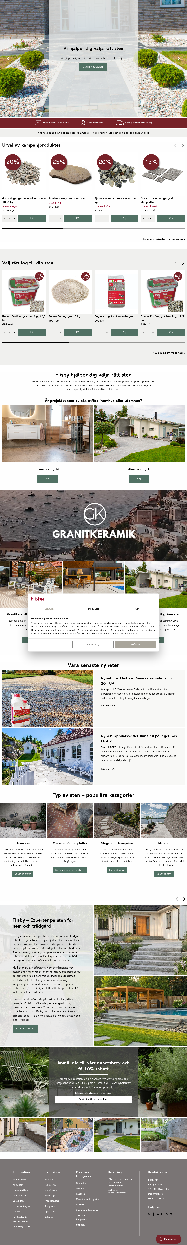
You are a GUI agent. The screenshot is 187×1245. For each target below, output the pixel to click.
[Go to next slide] (178, 58)
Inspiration (50, 1179)
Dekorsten (81, 1183)
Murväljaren (51, 1190)
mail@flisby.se (155, 1194)
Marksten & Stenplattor (88, 1199)
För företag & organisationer (20, 1219)
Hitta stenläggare (21, 1206)
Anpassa (91, 644)
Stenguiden (50, 1206)
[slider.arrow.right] (182, 145)
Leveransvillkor (20, 1190)
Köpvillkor (18, 1185)
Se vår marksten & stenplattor (69, 870)
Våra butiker (19, 1201)
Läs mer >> (108, 706)
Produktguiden (52, 1201)
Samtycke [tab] (50, 608)
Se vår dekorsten (23, 874)
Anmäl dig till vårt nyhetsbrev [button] (93, 1099)
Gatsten (80, 1189)
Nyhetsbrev (50, 1185)
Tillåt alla (135, 644)
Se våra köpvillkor (115, 1186)
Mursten (80, 1205)
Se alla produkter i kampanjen (163, 239)
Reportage (50, 1195)
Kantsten (80, 1194)
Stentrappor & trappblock (83, 1217)
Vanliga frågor (20, 1195)
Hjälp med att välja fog (168, 353)
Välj (47, 479)
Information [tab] (93, 608)
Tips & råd (50, 1212)
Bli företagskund (21, 1226)
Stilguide (49, 1217)
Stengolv (80, 1225)
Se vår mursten (164, 874)
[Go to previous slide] (9, 58)
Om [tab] (137, 608)
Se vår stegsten (116, 870)
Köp (32, 218)
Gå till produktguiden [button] (93, 67)
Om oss (16, 1212)
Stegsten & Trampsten (87, 1210)
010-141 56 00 (156, 1199)
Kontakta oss (19, 1179)
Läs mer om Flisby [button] (25, 1029)
